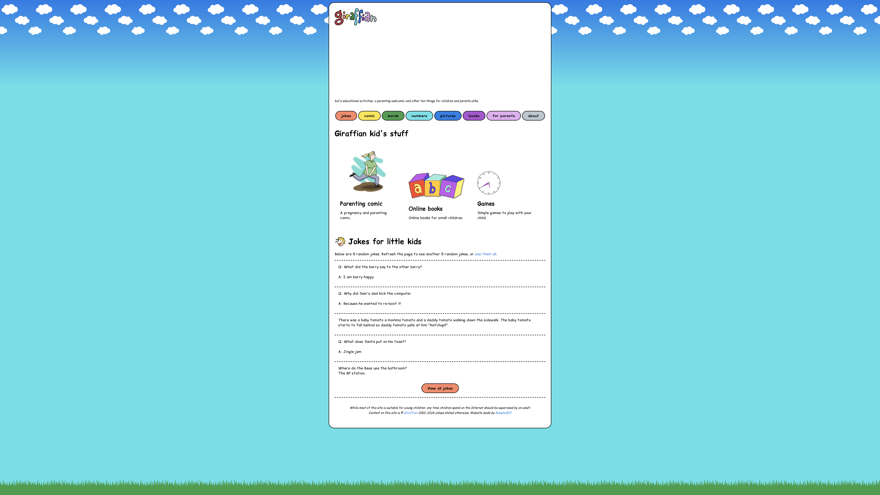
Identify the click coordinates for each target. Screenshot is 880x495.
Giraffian (410, 413)
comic (369, 115)
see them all (485, 253)
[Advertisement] (440, 62)
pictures (448, 115)
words (393, 115)
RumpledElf (503, 413)
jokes (346, 115)
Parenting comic (361, 203)
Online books (426, 208)
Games (486, 203)
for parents (503, 115)
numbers (419, 115)
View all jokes (440, 388)
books (474, 115)
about (533, 115)
